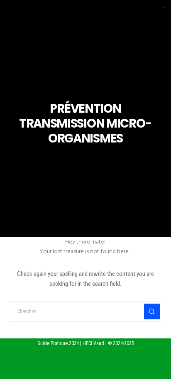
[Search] (152, 311)
